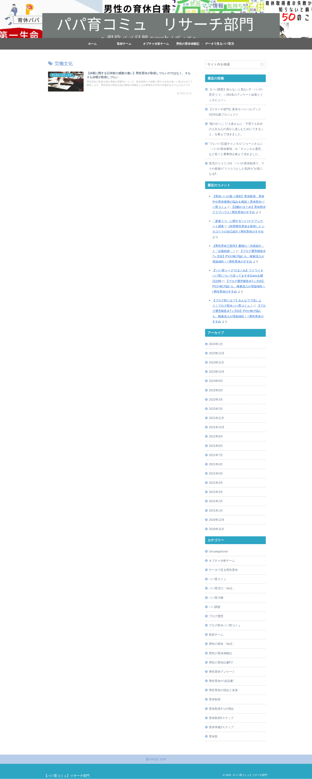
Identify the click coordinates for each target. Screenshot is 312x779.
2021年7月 (216, 455)
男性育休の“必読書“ (221, 680)
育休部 (213, 736)
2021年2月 (216, 501)
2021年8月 (216, 445)
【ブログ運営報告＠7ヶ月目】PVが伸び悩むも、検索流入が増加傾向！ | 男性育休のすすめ (239, 256)
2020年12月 (216, 519)
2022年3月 (216, 399)
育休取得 (214, 699)
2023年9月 (216, 380)
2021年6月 (216, 464)
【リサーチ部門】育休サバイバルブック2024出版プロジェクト (235, 112)
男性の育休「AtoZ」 (222, 643)
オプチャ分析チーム (222, 560)
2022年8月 (216, 390)
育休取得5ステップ (221, 718)
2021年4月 (216, 482)
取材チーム (216, 634)
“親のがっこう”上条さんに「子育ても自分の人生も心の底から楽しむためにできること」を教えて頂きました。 (236, 129)
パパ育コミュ (217, 579)
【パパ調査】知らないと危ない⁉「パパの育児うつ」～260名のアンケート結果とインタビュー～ (236, 94)
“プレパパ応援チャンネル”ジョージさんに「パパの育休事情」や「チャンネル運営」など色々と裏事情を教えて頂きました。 (236, 149)
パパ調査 (214, 606)
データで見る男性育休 (223, 569)
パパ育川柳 (216, 597)
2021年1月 (216, 510)
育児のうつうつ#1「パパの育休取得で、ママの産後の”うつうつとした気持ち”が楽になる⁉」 (236, 168)
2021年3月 (216, 491)
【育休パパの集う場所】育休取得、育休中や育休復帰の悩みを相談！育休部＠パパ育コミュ (238, 201)
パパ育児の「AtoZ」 (222, 588)
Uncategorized (218, 551)
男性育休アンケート (222, 671)
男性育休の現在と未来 (223, 690)
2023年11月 (216, 362)
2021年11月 (216, 418)
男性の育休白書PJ (221, 662)
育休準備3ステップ (221, 727)
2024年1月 (216, 344)
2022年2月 (216, 408)
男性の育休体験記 (220, 653)
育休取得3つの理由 (221, 708)
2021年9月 (216, 436)
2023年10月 (216, 371)
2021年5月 (216, 473)
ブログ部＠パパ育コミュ (225, 625)
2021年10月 (216, 427)
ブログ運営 (216, 616)
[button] (262, 64)
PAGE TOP (157, 759)
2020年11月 (216, 529)
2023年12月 (216, 353)
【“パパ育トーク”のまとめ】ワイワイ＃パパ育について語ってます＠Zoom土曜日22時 (237, 275)
